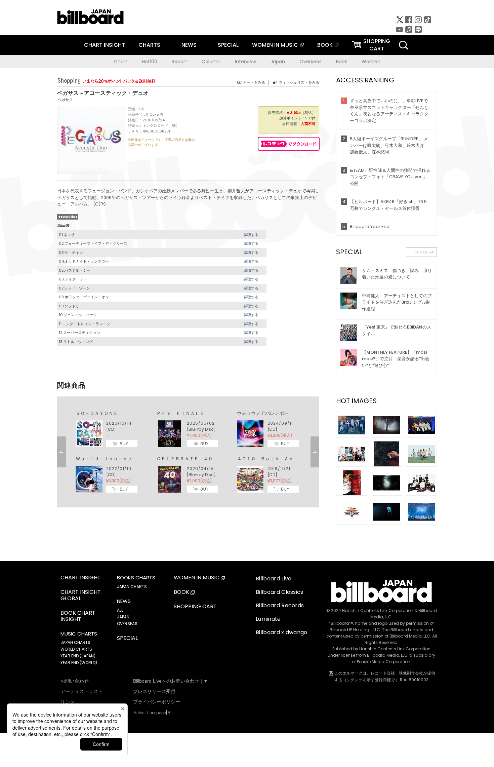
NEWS (189, 45)
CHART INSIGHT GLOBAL (80, 595)
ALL (120, 610)
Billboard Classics (279, 592)
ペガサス (65, 100)
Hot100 (149, 61)
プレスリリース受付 (154, 691)
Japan (278, 61)
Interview (245, 61)
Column (211, 61)
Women (371, 61)
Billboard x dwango (281, 632)
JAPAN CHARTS (75, 642)
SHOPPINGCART (376, 44)
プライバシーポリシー (156, 701)
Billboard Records (280, 605)
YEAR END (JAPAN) (77, 656)
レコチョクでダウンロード (289, 144)
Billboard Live (273, 578)
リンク (67, 701)
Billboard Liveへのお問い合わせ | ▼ (170, 681)
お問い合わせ (74, 681)
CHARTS (149, 45)
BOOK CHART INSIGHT (77, 616)
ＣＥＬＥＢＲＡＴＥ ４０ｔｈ (189, 458)
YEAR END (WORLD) (78, 662)
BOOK (325, 45)
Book (341, 61)
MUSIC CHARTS (78, 634)
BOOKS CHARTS (136, 578)
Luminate (268, 619)
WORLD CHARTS (76, 649)
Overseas (310, 61)
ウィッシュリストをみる (299, 82)
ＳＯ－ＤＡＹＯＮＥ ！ (101, 413)
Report (179, 61)
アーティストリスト (81, 691)
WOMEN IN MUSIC (275, 45)
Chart (120, 61)
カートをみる (254, 82)
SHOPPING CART (195, 607)
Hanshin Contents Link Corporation (377, 610)
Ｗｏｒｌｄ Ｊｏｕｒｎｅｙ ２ (111, 458)
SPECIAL (228, 45)
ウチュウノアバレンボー (263, 413)
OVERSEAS (127, 623)
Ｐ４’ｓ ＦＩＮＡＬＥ (180, 413)
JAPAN (123, 617)
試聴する (251, 234)
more (421, 252)
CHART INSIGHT (104, 45)
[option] (188, 452)
